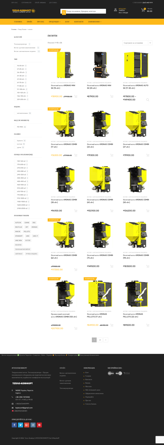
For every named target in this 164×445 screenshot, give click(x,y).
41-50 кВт (20, 79)
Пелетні (18, 245)
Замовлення (94, 22)
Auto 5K (18, 222)
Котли (27, 240)
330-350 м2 (21, 178)
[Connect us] (14, 425)
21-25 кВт (20, 69)
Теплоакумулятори (20, 44)
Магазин (88, 386)
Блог (67, 22)
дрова (19, 147)
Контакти (78, 22)
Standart (18, 236)
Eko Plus (18, 227)
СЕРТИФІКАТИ (26, 2)
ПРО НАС (14, 2)
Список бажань (90, 404)
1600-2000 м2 (22, 205)
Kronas (34, 227)
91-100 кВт (21, 89)
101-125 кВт (21, 93)
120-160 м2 (21, 161)
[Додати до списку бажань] (76, 53)
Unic (27, 236)
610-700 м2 (21, 191)
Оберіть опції (147, 99)
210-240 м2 (21, 168)
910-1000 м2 (21, 198)
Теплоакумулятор (22, 249)
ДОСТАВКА (53, 2)
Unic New (18, 240)
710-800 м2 (21, 195)
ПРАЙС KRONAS (40, 2)
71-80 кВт (20, 86)
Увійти (122, 10)
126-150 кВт (21, 96)
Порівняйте (89, 397)
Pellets (27, 231)
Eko (34, 222)
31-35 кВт (20, 76)
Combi (27, 222)
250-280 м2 (21, 171)
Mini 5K (17, 231)
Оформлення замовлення (94, 393)
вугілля (19, 144)
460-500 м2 (21, 185)
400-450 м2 (21, 181)
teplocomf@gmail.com (24, 408)
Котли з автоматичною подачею (63, 83)
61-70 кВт (20, 82)
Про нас (40, 22)
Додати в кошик (75, 96)
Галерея (88, 376)
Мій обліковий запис (92, 390)
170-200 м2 (21, 164)
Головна (18, 22)
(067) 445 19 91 (148, 2)
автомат (18, 254)
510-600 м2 (21, 188)
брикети (20, 141)
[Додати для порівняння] (76, 57)
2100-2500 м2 (22, 208)
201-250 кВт (21, 99)
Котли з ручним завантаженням (24, 48)
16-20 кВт (20, 66)
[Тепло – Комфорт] (24, 12)
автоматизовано (22, 113)
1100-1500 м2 (22, 201)
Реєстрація (123, 13)
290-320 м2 (21, 174)
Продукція (54, 22)
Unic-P (35, 236)
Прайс (29, 22)
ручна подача (31, 254)
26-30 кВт (21, 72)
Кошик (87, 383)
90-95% (20, 127)
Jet (26, 227)
